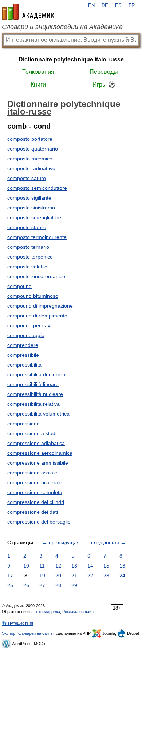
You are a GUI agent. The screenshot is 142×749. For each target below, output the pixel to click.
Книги (38, 84)
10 (26, 566)
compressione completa (34, 492)
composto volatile (27, 266)
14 (90, 566)
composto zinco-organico (36, 276)
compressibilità (24, 365)
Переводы (104, 72)
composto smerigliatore (34, 217)
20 (58, 575)
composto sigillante (29, 198)
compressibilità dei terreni (36, 374)
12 (58, 566)
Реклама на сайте (78, 611)
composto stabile (26, 227)
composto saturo (26, 178)
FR (132, 5)
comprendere (22, 345)
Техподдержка (47, 611)
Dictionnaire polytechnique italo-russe (71, 59)
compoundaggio (25, 335)
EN (91, 5)
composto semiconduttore (37, 188)
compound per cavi (29, 325)
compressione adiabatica (36, 443)
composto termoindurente (37, 237)
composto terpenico (30, 257)
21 (74, 575)
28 (58, 585)
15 (106, 566)
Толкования (38, 72)
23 (106, 575)
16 (122, 566)
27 (42, 585)
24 (122, 575)
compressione (23, 423)
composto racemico (29, 158)
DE (105, 5)
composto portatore (29, 139)
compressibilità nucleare (35, 394)
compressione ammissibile (37, 463)
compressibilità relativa (33, 404)
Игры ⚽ (103, 84)
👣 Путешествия (17, 623)
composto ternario (28, 247)
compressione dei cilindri (35, 502)
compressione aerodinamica (39, 453)
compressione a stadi (31, 433)
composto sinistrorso (31, 208)
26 (26, 585)
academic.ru (28, 12)
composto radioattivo (31, 168)
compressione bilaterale (34, 482)
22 (90, 575)
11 (42, 566)
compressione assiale (32, 473)
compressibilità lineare (33, 384)
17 (10, 575)
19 (42, 575)
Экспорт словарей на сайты (28, 633)
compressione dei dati (32, 512)
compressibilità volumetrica (38, 414)
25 (10, 585)
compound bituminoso (32, 296)
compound (19, 286)
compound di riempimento (37, 316)
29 (74, 585)
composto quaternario (32, 149)
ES (118, 5)
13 (74, 566)
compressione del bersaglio (39, 522)
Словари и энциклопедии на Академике (62, 27)
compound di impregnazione (40, 306)
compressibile (23, 355)
